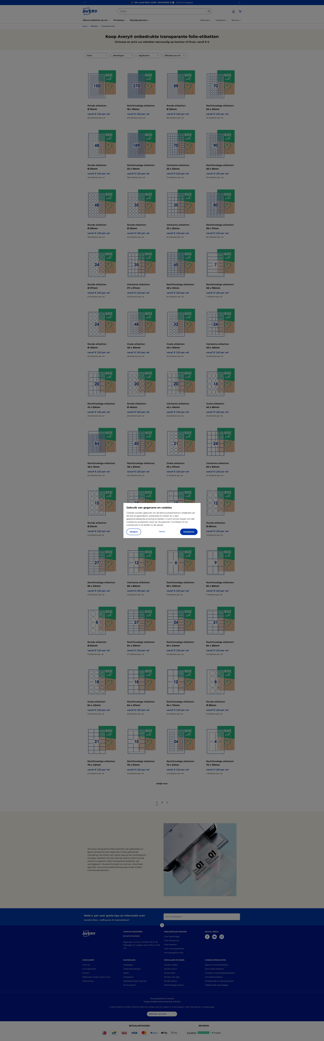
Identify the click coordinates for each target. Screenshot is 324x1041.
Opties (162, 531)
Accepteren (188, 532)
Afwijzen (134, 532)
